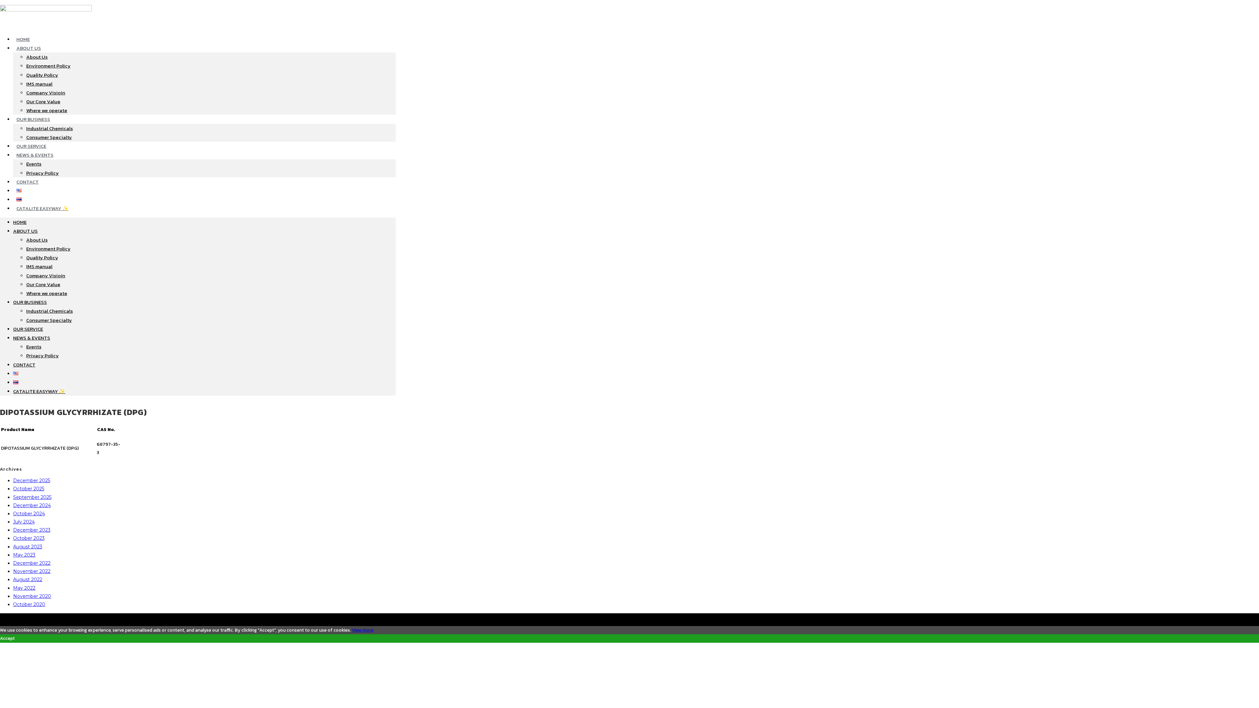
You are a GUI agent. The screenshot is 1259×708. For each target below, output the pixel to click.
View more (362, 630)
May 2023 (24, 555)
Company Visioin (45, 92)
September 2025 (32, 497)
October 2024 (29, 514)
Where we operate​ (46, 110)
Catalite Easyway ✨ (42, 208)
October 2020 (29, 604)
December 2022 (31, 563)
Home (23, 39)
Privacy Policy (42, 173)
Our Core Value (43, 101)
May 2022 (24, 588)
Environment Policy (48, 65)
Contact (27, 182)
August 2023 (27, 547)
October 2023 (29, 538)
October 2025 (28, 489)
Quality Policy (42, 75)
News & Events (34, 155)
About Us (28, 48)
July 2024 (24, 522)
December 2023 (31, 530)
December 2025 (31, 480)
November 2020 (32, 596)
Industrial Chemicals (49, 128)
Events (33, 163)
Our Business (33, 119)
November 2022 (31, 571)
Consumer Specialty (49, 137)
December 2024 (32, 505)
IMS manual (39, 84)
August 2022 (27, 579)
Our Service (31, 146)
